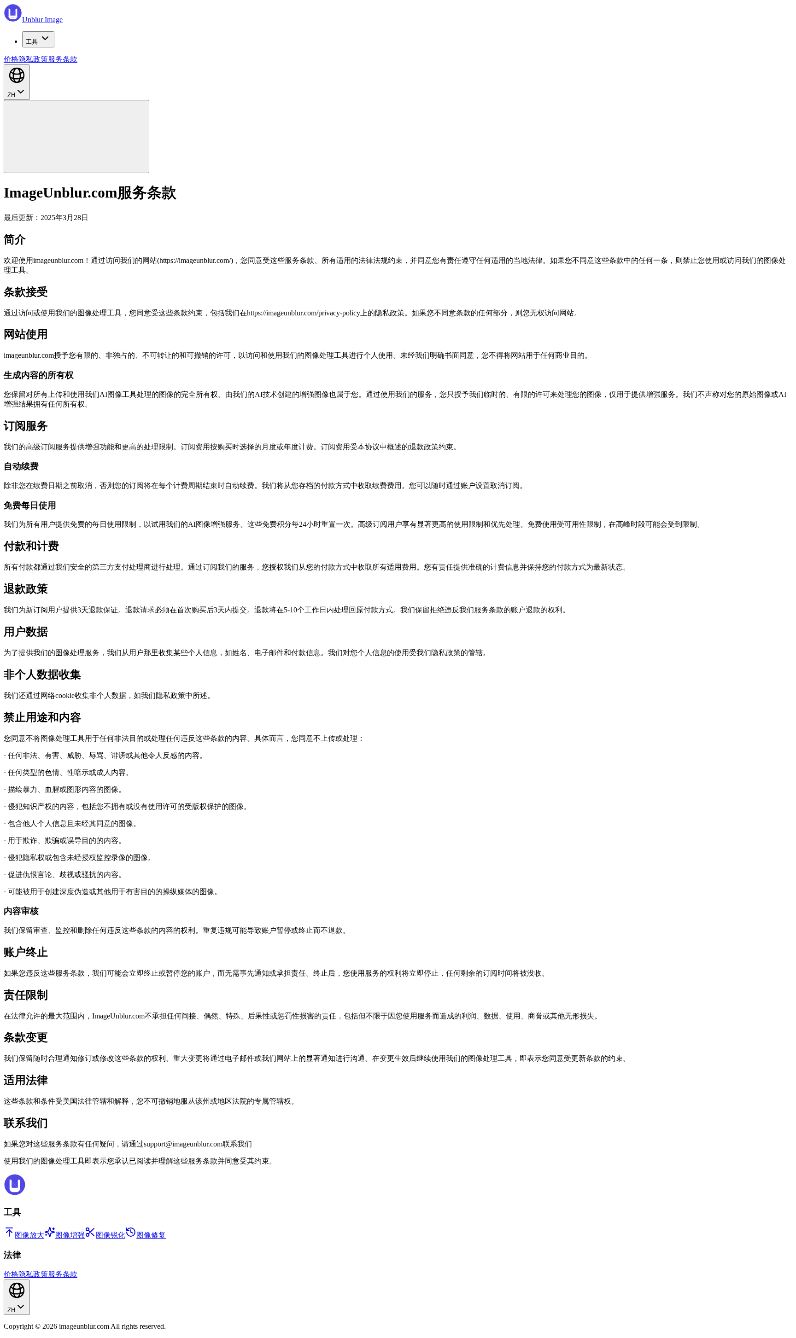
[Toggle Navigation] (76, 136)
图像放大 (29, 1235)
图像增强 (70, 1235)
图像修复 (151, 1235)
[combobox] (17, 82)
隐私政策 (33, 59)
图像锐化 (110, 1235)
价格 (11, 59)
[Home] (15, 1193)
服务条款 (62, 59)
